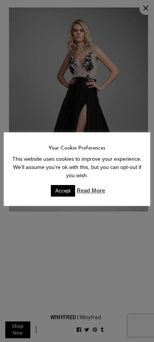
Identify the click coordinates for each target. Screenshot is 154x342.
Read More (91, 190)
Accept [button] (63, 191)
